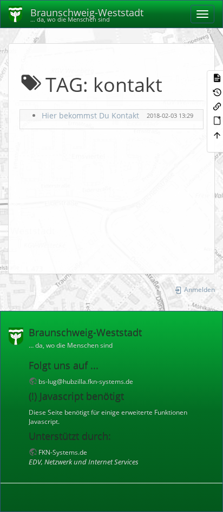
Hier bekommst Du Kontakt (90, 115)
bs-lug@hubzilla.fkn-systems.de (85, 381)
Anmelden (198, 289)
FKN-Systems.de (62, 452)
